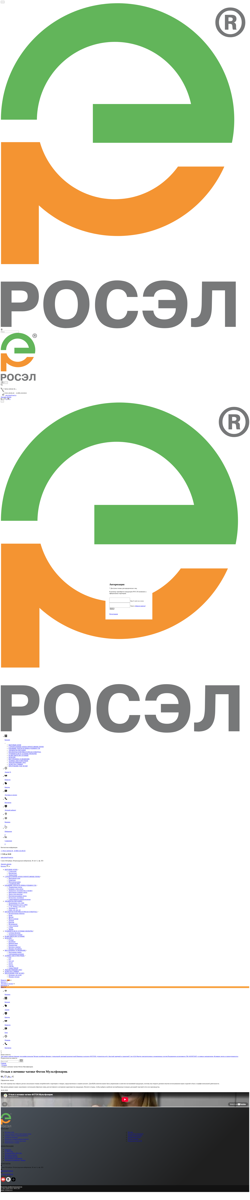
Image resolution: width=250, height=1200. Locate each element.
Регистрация (113, 614)
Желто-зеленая (13, 919)
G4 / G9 (11, 961)
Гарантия (8, 1149)
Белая (10, 915)
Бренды (3, 982)
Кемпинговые (13, 943)
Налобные (12, 941)
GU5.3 (11, 964)
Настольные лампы (15, 952)
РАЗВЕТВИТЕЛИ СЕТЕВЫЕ (19, 755)
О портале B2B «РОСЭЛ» (13, 1153)
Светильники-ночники (16, 954)
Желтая (11, 917)
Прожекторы (13, 945)
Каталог (4, 866)
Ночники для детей (15, 975)
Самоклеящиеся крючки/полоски (20, 899)
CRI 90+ (11, 966)
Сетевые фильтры (14, 933)
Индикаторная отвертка (17, 913)
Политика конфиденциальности (11, 1187)
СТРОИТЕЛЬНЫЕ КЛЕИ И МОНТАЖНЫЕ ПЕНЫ (26, 746)
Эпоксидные (13, 875)
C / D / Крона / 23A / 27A (17, 906)
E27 (10, 959)
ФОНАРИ (12, 757)
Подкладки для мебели (16, 897)
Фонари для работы (15, 948)
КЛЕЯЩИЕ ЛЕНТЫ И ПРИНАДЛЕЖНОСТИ (24, 748)
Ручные (11, 940)
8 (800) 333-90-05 (21, 393)
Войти (112, 608)
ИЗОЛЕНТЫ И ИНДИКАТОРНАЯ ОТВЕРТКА (25, 752)
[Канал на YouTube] (3, 1181)
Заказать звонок (6, 397)
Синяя (11, 927)
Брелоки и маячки (15, 947)
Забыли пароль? (140, 606)
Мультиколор (13, 924)
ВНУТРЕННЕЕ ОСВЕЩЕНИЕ (19, 759)
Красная (11, 922)
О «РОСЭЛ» (9, 1151)
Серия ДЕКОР (13, 968)
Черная (11, 929)
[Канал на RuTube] (8, 1181)
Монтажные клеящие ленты (18, 892)
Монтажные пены (15, 882)
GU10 (10, 963)
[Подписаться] (21, 1060)
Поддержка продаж (11, 1157)
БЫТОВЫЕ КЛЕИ (15, 745)
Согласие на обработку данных (15, 1160)
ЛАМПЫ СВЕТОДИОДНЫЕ (18, 761)
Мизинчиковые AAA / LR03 (18, 905)
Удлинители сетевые (15, 934)
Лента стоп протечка (15, 894)
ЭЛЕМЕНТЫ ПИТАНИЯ (17, 750)
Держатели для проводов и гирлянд (20, 890)
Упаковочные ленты (15, 887)
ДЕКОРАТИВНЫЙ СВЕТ (17, 762)
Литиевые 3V (13, 908)
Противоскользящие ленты (18, 896)
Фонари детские (14, 977)
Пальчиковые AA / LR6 (16, 903)
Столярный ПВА (14, 883)
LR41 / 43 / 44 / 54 (14, 910)
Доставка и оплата (7, 983)
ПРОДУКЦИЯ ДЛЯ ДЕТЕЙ (18, 766)
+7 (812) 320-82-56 (8, 393)
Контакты (4, 985)
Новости (4, 980)
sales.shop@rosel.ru (10, 395)
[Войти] (12, 1077)
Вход (2, 987)
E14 (10, 957)
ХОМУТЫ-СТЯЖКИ (16, 764)
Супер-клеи (12, 871)
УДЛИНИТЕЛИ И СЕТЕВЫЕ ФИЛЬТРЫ (23, 754)
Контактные (13, 873)
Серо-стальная (13, 926)
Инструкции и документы (13, 1158)
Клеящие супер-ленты (16, 889)
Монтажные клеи (14, 878)
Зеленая (11, 920)
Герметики (12, 880)
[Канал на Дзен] (13, 1181)
